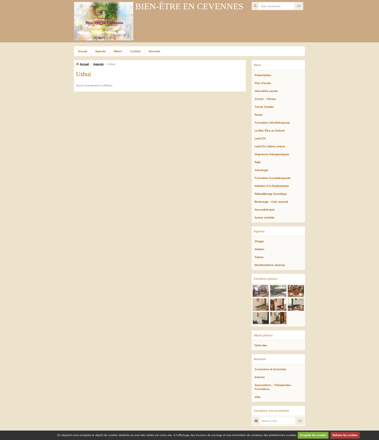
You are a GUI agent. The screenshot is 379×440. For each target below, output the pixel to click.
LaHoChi (260, 138)
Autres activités (265, 217)
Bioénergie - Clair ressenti (271, 201)
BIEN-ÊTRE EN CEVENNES (189, 6)
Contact (135, 51)
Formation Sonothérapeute (272, 178)
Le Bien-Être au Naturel (270, 130)
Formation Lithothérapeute (272, 122)
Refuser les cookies (345, 435)
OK (299, 6)
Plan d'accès (263, 83)
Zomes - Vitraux (265, 99)
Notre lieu (261, 345)
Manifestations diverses (270, 265)
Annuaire (154, 51)
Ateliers (259, 249)
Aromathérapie (265, 209)
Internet (260, 377)
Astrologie (261, 170)
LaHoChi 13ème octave (270, 146)
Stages (259, 241)
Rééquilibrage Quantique (271, 194)
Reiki (258, 162)
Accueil (82, 51)
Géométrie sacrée (266, 91)
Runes (259, 114)
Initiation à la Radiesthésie (272, 186)
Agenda (100, 51)
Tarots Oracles (264, 107)
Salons (259, 257)
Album (118, 51)
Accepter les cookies (313, 435)
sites (258, 397)
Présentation (263, 75)
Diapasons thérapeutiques (272, 154)
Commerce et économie (270, 369)
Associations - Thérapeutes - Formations (274, 387)
